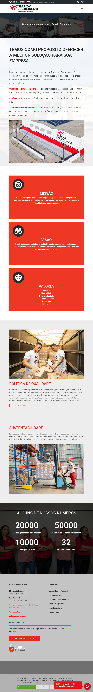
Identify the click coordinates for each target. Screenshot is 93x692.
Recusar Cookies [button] (42, 687)
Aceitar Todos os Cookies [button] (26, 687)
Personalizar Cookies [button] (58, 687)
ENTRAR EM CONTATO (24, 638)
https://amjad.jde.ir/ (19, 405)
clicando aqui (14, 608)
